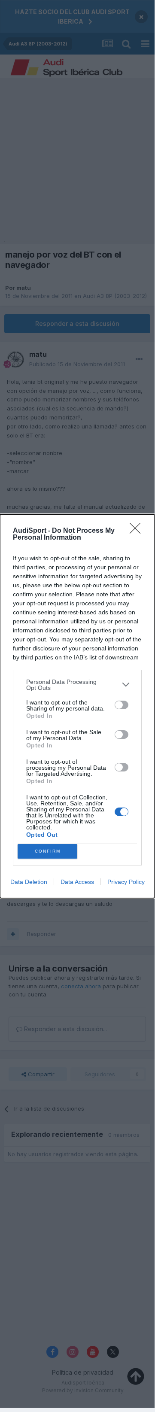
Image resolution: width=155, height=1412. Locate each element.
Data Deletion (28, 881)
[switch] (121, 705)
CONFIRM (48, 851)
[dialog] (77, 706)
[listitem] (77, 685)
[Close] (138, 531)
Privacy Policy (126, 881)
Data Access (77, 881)
